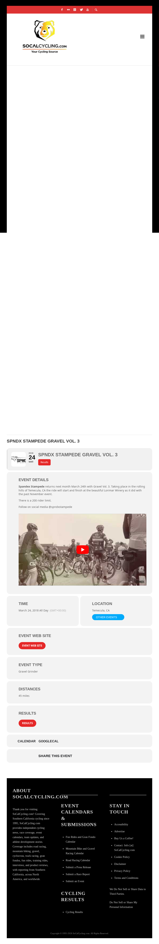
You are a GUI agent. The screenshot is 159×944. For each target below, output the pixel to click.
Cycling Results (74, 912)
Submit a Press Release (78, 867)
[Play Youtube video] (82, 550)
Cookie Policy (122, 857)
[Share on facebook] (79, 756)
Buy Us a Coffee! (123, 838)
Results (27, 723)
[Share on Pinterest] (108, 756)
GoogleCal (49, 741)
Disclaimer (120, 864)
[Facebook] (62, 10)
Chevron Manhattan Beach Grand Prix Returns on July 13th (68, 302)
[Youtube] (88, 10)
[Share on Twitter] (88, 756)
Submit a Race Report (78, 874)
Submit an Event (75, 881)
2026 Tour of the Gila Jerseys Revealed (49, 256)
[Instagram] (75, 10)
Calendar (27, 741)
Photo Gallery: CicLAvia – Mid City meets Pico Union (61, 210)
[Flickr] (68, 10)
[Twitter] (81, 10)
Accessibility (121, 824)
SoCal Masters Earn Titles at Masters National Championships (71, 72)
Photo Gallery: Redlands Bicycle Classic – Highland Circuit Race (74, 118)
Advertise (119, 831)
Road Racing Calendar (78, 860)
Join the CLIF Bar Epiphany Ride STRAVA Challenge (59, 395)
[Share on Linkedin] (98, 756)
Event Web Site (32, 645)
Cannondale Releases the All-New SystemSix (55, 164)
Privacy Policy (122, 871)
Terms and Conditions (126, 878)
